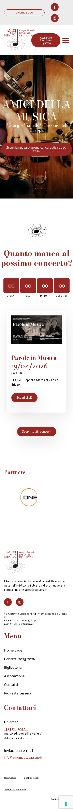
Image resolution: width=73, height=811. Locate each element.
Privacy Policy (10, 777)
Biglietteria (13, 667)
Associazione (14, 676)
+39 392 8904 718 (16, 729)
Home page (13, 650)
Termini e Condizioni (15, 789)
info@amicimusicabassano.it (23, 757)
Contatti (11, 684)
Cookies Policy (31, 777)
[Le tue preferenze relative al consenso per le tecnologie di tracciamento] (66, 804)
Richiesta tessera (17, 693)
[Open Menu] (65, 40)
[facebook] (55, 7)
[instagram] (55, 18)
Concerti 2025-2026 (19, 659)
